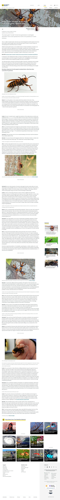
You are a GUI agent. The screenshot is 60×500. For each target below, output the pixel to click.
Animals (10, 7)
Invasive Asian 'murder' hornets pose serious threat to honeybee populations (22, 54)
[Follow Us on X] (56, 467)
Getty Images (35, 176)
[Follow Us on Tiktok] (52, 467)
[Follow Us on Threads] (54, 467)
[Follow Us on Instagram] (47, 467)
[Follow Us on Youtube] (49, 467)
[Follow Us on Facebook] (45, 467)
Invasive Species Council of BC (22, 399)
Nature (7, 7)
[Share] (2, 29)
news (4, 7)
